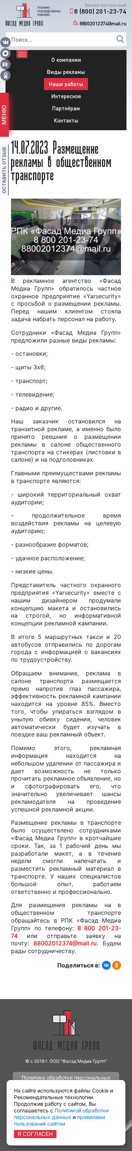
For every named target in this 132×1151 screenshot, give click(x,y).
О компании (66, 59)
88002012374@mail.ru (103, 23)
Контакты (66, 120)
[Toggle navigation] (21, 54)
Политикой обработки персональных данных (61, 1113)
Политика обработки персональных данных (66, 1079)
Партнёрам (66, 108)
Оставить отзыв (4, 170)
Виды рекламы (66, 71)
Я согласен (35, 1133)
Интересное (66, 96)
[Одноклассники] (116, 965)
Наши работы (66, 84)
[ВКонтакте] (106, 965)
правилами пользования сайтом (59, 1120)
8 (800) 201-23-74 (100, 11)
